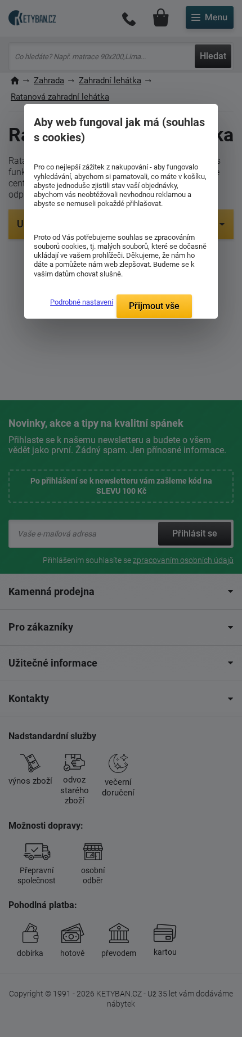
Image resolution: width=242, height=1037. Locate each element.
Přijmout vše (154, 306)
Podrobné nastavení (81, 302)
